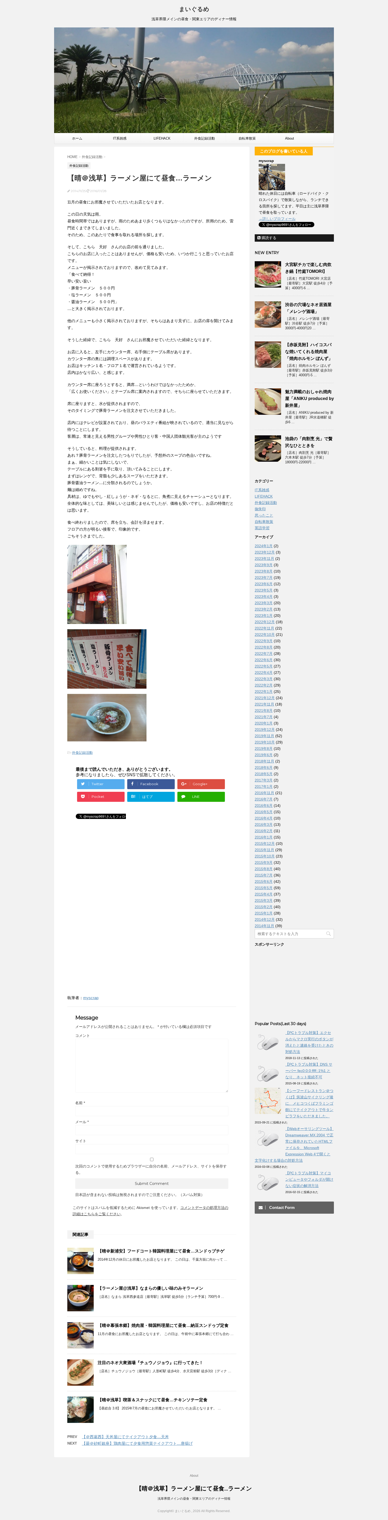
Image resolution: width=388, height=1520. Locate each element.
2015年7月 (264, 875)
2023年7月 (264, 577)
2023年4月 (264, 596)
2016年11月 (264, 793)
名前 (80, 1103)
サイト (80, 1141)
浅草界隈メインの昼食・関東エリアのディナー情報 (194, 1498)
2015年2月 (264, 907)
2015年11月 (264, 850)
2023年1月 (264, 615)
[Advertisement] (111, 874)
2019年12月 (265, 729)
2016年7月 (264, 799)
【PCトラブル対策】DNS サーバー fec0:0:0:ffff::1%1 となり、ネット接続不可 (308, 1070)
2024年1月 (264, 546)
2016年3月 (264, 824)
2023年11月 (264, 558)
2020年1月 (264, 723)
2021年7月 (264, 717)
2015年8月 (264, 869)
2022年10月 (265, 634)
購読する (268, 238)
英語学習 (262, 528)
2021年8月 (264, 710)
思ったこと (264, 515)
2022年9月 (264, 641)
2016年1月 (264, 837)
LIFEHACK (162, 138)
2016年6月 (264, 805)
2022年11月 (264, 628)
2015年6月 (264, 881)
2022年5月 (264, 666)
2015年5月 (264, 888)
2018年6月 (264, 767)
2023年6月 (264, 584)
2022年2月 (264, 685)
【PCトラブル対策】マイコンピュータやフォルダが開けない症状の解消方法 (309, 1179)
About (289, 138)
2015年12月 (265, 843)
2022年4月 (264, 672)
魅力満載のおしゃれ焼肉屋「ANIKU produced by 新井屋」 (309, 398)
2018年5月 (264, 774)
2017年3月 (264, 780)
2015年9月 (264, 862)
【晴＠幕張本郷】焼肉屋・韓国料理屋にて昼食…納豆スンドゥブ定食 (163, 1325)
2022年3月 (264, 679)
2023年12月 (265, 552)
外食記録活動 (204, 138)
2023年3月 (264, 603)
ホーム (77, 138)
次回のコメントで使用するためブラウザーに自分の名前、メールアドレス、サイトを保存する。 (151, 1169)
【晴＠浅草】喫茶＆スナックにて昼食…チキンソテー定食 (152, 1400)
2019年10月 (265, 742)
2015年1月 (264, 913)
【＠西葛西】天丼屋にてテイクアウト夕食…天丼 (125, 1437)
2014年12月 (265, 919)
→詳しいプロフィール (277, 219)
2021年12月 (265, 698)
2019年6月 (264, 755)
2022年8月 (264, 647)
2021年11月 (264, 704)
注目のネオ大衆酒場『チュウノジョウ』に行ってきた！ (150, 1362)
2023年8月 (264, 571)
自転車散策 (247, 138)
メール (82, 1122)
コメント (82, 1035)
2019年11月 (264, 736)
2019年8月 (264, 748)
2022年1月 (264, 691)
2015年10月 (265, 856)
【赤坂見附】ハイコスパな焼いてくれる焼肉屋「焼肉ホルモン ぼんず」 (309, 351)
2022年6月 (264, 660)
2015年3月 (264, 900)
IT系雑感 (119, 138)
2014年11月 (264, 926)
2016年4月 (264, 818)
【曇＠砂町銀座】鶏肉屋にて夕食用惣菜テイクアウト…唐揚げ (137, 1443)
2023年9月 (264, 565)
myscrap (90, 997)
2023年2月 (264, 609)
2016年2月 (264, 831)
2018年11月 (264, 761)
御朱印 (260, 509)
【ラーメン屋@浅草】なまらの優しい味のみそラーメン (150, 1288)
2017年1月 (264, 786)
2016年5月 (264, 812)
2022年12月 (265, 622)
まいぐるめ (194, 9)
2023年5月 (264, 590)
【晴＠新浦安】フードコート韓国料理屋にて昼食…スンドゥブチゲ (161, 1251)
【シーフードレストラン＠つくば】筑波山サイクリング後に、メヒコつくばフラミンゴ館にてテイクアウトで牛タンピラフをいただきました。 (309, 1103)
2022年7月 (264, 653)
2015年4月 (264, 894)
